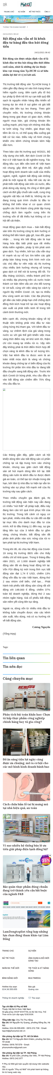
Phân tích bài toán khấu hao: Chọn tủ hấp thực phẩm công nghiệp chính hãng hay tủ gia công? (26, 718)
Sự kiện (21, 12)
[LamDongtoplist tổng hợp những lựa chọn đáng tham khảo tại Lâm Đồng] (26, 914)
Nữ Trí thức (35, 12)
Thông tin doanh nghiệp (14, 27)
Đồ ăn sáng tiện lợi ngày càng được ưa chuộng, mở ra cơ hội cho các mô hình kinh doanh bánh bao (26, 763)
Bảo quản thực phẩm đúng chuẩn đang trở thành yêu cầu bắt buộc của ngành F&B (25, 890)
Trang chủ (9, 12)
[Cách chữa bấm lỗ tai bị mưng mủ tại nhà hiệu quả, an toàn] (26, 787)
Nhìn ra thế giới (10, 968)
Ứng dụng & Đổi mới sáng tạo (38, 959)
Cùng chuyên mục (18, 678)
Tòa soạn (35, 998)
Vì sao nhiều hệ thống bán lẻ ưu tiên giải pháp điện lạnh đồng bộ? (25, 847)
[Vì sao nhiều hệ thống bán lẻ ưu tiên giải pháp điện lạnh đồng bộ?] (26, 828)
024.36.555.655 (9, 989)
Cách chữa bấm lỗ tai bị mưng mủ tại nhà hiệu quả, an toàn (25, 806)
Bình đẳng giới (10, 978)
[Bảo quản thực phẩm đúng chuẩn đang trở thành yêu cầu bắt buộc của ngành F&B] (26, 869)
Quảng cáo (33, 989)
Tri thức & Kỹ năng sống (38, 969)
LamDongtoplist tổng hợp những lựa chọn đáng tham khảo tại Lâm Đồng (25, 935)
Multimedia (34, 978)
